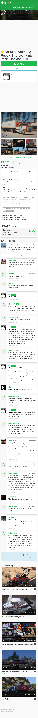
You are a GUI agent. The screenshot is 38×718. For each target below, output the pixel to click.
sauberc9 (11, 518)
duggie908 (12, 441)
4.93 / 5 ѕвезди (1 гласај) (7, 167)
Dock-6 (10, 245)
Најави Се (25, 555)
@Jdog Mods (13, 389)
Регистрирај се (8, 557)
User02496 (12, 497)
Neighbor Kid (13, 473)
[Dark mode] (32, 7)
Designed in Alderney (7, 709)
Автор (13, 294)
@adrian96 (12, 297)
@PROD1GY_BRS (14, 329)
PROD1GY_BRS (13, 304)
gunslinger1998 (13, 396)
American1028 (13, 317)
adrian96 (11, 274)
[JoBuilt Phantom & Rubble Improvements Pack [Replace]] (19, 125)
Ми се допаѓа (19, 163)
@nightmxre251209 (15, 368)
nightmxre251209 (14, 350)
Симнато (7, 163)
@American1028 (14, 343)
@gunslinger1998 (14, 412)
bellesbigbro (12, 506)
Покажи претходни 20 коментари (19, 256)
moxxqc (11, 283)
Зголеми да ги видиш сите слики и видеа (19, 157)
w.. (9, 295)
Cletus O (11, 464)
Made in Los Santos (7, 711)
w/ (12, 74)
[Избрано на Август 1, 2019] (2, 51)
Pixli (9, 387)
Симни (20, 63)
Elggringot (12, 260)
